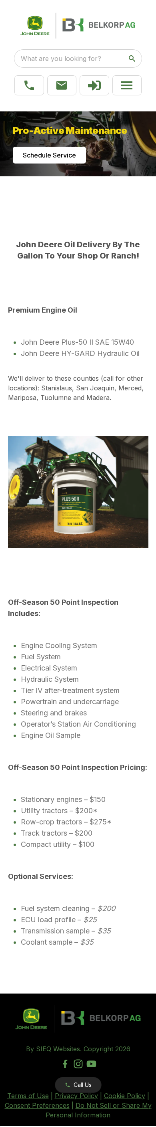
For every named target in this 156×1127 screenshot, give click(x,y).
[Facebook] (65, 1064)
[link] (94, 85)
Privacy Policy (76, 1096)
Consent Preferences (37, 1105)
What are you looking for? (61, 59)
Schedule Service (49, 155)
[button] (29, 85)
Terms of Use (28, 1096)
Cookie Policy (124, 1096)
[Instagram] (78, 1064)
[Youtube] (91, 1064)
